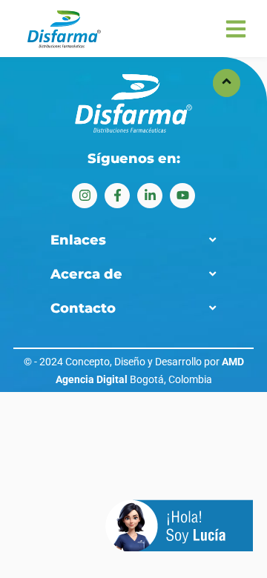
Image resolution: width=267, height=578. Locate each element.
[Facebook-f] (117, 195)
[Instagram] (84, 195)
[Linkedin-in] (149, 195)
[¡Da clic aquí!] (179, 527)
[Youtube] (182, 195)
